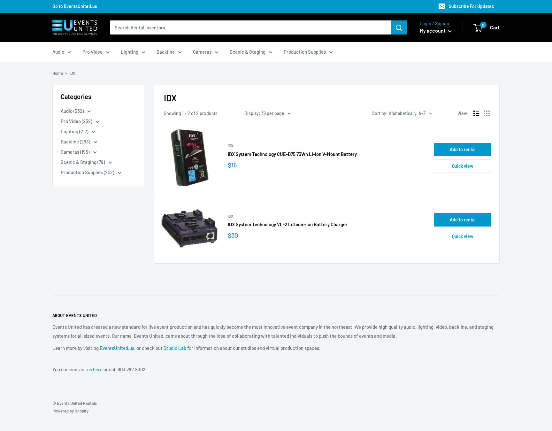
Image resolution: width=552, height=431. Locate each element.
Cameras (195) (75, 152)
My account (433, 30)
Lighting (129, 52)
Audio (58, 52)
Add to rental (462, 149)
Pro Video (92, 52)
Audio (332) (73, 111)
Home (57, 73)
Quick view (462, 166)
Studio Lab (175, 348)
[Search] (399, 27)
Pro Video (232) (77, 121)
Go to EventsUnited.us (74, 6)
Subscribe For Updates (471, 6)
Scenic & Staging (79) (83, 162)
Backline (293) (76, 141)
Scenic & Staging (247, 52)
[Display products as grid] (487, 113)
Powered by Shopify (70, 410)
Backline (166, 52)
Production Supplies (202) (88, 172)
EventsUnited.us (117, 348)
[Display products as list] (476, 113)
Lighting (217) (75, 131)
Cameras (202, 52)
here (98, 369)
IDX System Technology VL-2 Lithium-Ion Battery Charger (288, 224)
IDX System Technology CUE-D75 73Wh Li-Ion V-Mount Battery (292, 154)
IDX (230, 145)
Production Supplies (305, 52)
